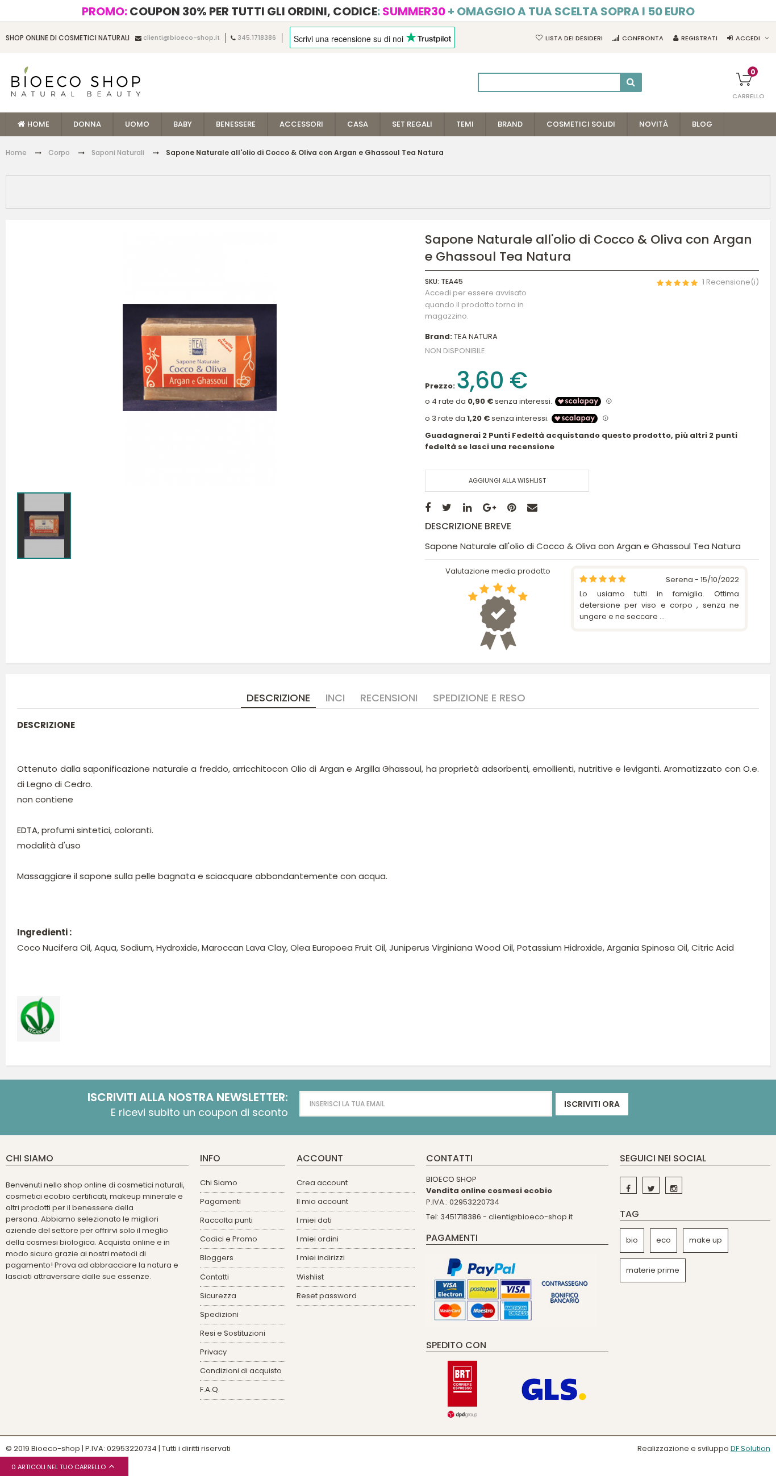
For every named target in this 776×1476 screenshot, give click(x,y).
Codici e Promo (228, 1239)
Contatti (214, 1277)
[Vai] (631, 82)
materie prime (652, 1270)
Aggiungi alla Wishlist (507, 480)
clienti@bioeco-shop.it (181, 38)
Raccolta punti (226, 1220)
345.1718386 (256, 38)
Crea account (322, 1182)
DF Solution (750, 1448)
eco (663, 1240)
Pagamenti (220, 1201)
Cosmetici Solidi (580, 124)
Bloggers (216, 1257)
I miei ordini (318, 1239)
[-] (628, 1185)
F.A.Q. (210, 1389)
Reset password (327, 1295)
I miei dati (314, 1220)
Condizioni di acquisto (241, 1370)
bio (632, 1240)
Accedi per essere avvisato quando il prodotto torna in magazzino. (476, 304)
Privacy (213, 1352)
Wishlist (310, 1277)
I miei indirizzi (321, 1257)
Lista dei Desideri (574, 38)
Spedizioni (219, 1314)
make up (705, 1240)
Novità (653, 124)
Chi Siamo (218, 1182)
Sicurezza (218, 1295)
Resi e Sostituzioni (232, 1333)
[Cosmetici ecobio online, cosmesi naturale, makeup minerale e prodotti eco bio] (75, 81)
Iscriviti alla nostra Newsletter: (187, 1097)
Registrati (699, 38)
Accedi (748, 38)
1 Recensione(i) (730, 282)
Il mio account (322, 1201)
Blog (702, 124)
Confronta (643, 38)
